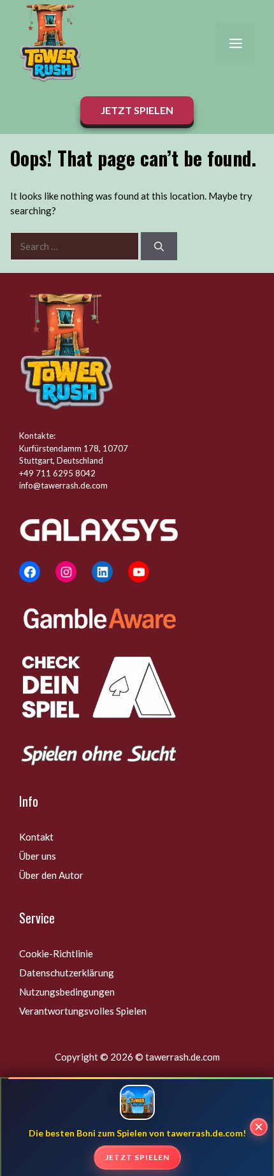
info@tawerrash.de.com (63, 485)
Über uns (37, 856)
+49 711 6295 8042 (57, 473)
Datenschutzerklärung (66, 972)
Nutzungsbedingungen (67, 991)
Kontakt (36, 836)
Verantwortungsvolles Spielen (83, 1011)
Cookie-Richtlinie (56, 953)
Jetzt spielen (137, 1157)
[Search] (159, 246)
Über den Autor (51, 875)
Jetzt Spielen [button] (137, 110)
